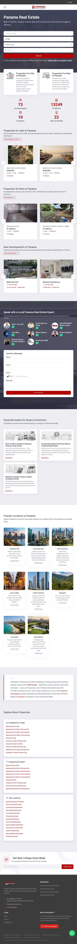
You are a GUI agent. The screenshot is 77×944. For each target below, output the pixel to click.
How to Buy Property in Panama (49, 892)
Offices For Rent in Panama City (16, 786)
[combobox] (38, 39)
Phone (8, 373)
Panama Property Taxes (47, 889)
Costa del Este (38, 549)
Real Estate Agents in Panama (51, 935)
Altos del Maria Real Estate (14, 833)
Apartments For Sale (12, 726)
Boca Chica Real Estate (13, 822)
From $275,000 (49, 284)
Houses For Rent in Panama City (16, 783)
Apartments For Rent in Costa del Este (18, 777)
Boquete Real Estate (12, 819)
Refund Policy (8, 922)
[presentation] (3, 163)
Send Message (38, 392)
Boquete (62, 593)
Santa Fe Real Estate (12, 830)
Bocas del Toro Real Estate (14, 828)
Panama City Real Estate (14, 804)
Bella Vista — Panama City (52, 287)
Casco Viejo (14, 593)
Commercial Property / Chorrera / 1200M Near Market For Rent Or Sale (56, 226)
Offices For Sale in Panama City (16, 747)
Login (70, 2)
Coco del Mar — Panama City (16, 287)
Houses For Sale (11, 738)
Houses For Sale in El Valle (14, 744)
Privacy (6, 919)
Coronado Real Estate (13, 813)
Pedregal (10, 234)
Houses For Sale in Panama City (16, 741)
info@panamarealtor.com (14, 904)
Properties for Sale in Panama (12, 935)
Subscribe (67, 867)
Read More (9, 458)
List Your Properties (50, 926)
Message (9, 380)
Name (8, 357)
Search (38, 56)
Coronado (14, 637)
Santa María (38, 637)
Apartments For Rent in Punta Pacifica (18, 774)
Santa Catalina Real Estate (14, 825)
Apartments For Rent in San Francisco (18, 771)
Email (8, 365)
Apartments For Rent (12, 765)
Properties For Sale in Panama (25, 74)
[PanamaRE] (38, 7)
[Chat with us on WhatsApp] (72, 933)
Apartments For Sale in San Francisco (18, 732)
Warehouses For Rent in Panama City (17, 788)
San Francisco (62, 549)
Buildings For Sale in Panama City (16, 752)
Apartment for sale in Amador (16, 168)
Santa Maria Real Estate (13, 810)
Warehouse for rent (13, 226)
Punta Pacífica (38, 593)
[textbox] (38, 44)
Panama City (14, 549)
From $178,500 (12, 284)
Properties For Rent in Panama (61, 74)
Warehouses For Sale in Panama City (17, 749)
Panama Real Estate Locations (32, 937)
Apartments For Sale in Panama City (17, 729)
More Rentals (9, 197)
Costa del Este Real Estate (14, 807)
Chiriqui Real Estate (12, 816)
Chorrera (47, 234)
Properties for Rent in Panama (31, 935)
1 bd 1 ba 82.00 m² (52, 173)
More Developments (11, 253)
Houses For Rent (11, 780)
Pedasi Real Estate (12, 836)
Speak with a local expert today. (60, 60)
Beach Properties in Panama (15, 801)
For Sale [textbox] (7, 39)
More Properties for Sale (12, 139)
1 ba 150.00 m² (13, 231)
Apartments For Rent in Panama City (17, 768)
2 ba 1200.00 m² (50, 231)
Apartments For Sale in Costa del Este (18, 735)
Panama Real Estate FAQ (47, 895)
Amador (10, 176)
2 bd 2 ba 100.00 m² (16, 173)
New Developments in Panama (12, 937)
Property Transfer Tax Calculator (49, 885)
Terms (6, 916)
